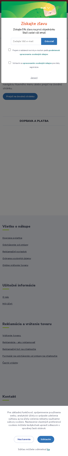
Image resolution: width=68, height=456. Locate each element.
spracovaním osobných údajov (37, 63)
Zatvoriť (34, 77)
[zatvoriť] (60, 7)
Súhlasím (46, 439)
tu (48, 449)
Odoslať (49, 41)
